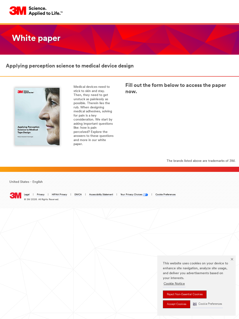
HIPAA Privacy (59, 194)
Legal (26, 194)
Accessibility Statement (101, 194)
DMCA (78, 194)
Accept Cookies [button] (176, 304)
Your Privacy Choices (131, 194)
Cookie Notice (174, 284)
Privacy (40, 194)
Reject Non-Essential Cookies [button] (185, 294)
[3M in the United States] (36, 11)
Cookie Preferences (165, 194)
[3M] (15, 194)
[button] (207, 304)
